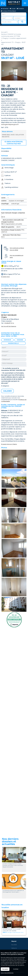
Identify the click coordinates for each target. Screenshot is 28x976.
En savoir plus (5, 276)
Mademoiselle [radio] (13, 343)
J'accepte (5, 969)
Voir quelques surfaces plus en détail (17, 249)
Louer (13, 8)
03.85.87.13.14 (9, 323)
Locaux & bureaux (9, 11)
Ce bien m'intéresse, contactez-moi (13, 143)
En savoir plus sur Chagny (9, 444)
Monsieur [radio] (7, 340)
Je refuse (15, 969)
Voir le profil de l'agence (8, 326)
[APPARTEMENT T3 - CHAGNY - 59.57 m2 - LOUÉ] (14, 71)
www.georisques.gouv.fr (10, 124)
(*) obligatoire (5, 386)
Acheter (5, 8)
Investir (21, 8)
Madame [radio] (20, 340)
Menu (25, 3)
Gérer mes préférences (7, 973)
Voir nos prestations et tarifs (16, 256)
